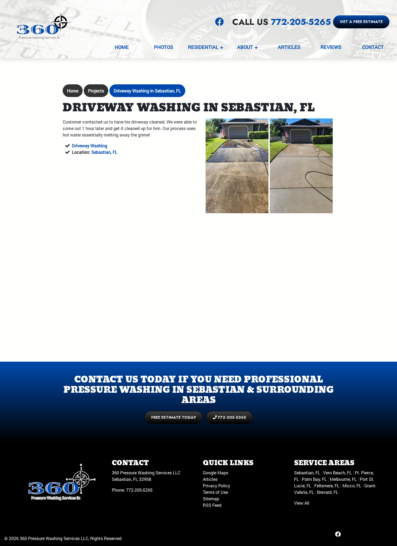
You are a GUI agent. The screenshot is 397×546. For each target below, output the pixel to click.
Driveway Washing (89, 145)
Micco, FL (351, 485)
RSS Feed (212, 505)
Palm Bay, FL (314, 479)
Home (72, 91)
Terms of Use (215, 492)
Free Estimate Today (173, 417)
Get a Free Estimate (361, 21)
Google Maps (215, 472)
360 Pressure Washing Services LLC (54, 538)
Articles (210, 479)
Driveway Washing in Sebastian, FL (147, 91)
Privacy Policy (216, 485)
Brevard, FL (327, 492)
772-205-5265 (301, 22)
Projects (96, 91)
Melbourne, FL (343, 479)
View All (301, 503)
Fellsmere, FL (326, 485)
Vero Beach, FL (337, 472)
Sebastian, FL (104, 152)
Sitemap (211, 498)
